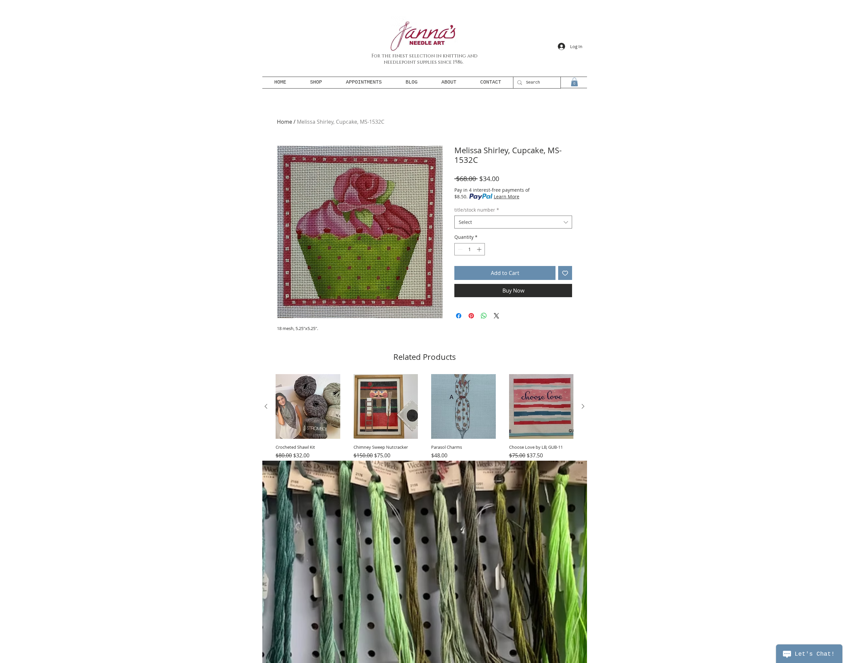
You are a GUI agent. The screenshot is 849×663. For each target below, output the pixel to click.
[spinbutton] (470, 249)
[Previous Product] (266, 406)
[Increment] (480, 249)
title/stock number (476, 210)
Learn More (506, 196)
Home (284, 121)
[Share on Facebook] (459, 316)
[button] (574, 82)
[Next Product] (583, 406)
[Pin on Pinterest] (471, 316)
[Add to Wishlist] (565, 273)
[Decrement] (459, 249)
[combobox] (513, 222)
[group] (424, 433)
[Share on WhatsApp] (484, 316)
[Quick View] (308, 406)
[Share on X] (496, 316)
